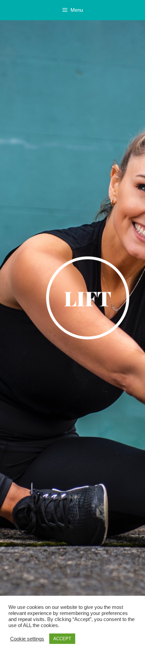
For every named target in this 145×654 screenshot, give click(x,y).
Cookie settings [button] (27, 639)
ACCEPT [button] (62, 638)
